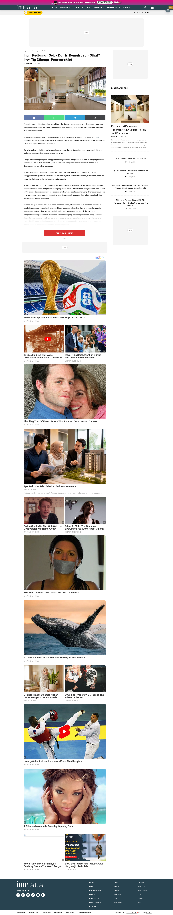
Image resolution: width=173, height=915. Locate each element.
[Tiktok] (142, 13)
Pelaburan (46, 51)
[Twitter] (140, 13)
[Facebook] (134, 13)
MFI (126, 162)
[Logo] (26, 7)
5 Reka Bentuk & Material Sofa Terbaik (130, 159)
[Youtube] (145, 13)
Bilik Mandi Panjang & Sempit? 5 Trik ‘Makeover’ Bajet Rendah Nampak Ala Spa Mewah (130, 203)
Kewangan (36, 51)
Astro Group (149, 912)
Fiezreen (114, 136)
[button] (145, 7)
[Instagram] (137, 13)
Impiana (26, 51)
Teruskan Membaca (64, 233)
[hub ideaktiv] (152, 6)
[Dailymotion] (148, 13)
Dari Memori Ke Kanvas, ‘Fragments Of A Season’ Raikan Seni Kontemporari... (128, 130)
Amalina (29, 63)
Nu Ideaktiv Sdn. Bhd (132, 912)
